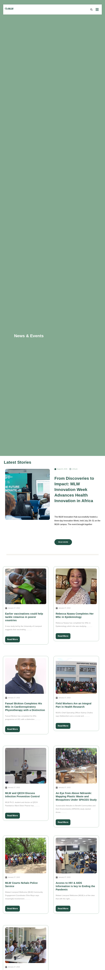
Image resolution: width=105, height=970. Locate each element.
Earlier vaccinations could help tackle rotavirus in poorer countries (24, 617)
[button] (91, 9)
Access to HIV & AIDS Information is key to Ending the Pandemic (75, 886)
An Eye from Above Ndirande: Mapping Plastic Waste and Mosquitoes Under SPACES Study (76, 796)
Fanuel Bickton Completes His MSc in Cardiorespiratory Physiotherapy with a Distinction (25, 706)
